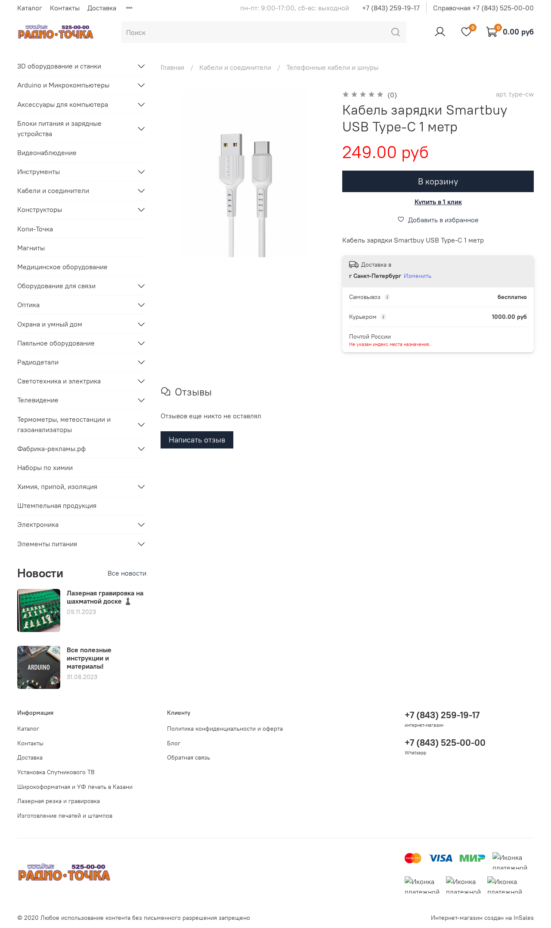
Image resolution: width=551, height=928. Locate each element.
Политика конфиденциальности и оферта (225, 728)
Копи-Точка (35, 228)
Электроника (38, 524)
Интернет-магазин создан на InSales (482, 918)
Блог (173, 743)
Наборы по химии (45, 467)
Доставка (101, 7)
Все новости (127, 573)
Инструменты (38, 171)
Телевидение (38, 399)
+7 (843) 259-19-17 (391, 7)
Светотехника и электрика (59, 381)
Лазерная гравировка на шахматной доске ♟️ (105, 597)
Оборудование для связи (56, 285)
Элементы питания (47, 543)
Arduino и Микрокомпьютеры (63, 85)
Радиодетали (38, 362)
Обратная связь (188, 757)
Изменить (417, 276)
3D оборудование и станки (59, 66)
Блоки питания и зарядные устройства (59, 128)
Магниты (31, 247)
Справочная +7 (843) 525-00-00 (483, 7)
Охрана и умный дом (49, 324)
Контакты (65, 7)
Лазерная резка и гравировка (58, 801)
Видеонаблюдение (47, 152)
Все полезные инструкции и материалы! (89, 657)
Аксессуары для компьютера (62, 104)
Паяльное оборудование (56, 343)
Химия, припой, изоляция (57, 486)
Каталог (29, 7)
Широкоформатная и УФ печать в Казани (75, 787)
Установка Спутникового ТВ (56, 772)
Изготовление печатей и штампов (64, 815)
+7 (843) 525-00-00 (445, 742)
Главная (172, 67)
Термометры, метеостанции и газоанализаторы (64, 424)
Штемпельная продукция (56, 505)
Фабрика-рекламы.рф (51, 448)
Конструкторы (39, 209)
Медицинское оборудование (62, 266)
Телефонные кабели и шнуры (332, 67)
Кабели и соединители (235, 67)
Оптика (28, 304)
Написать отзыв (197, 440)
